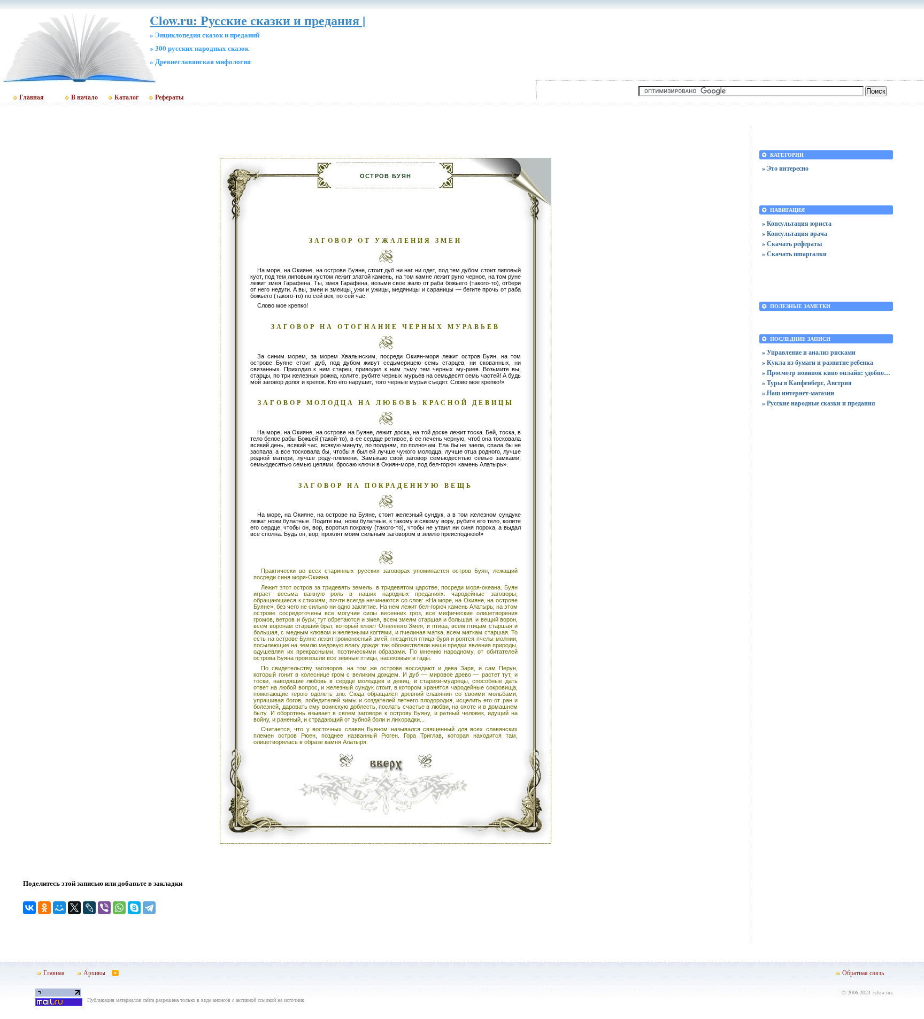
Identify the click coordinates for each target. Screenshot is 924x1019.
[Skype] (134, 907)
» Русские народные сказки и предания (818, 403)
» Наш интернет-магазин (798, 392)
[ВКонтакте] (29, 907)
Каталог (126, 97)
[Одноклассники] (44, 907)
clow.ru (882, 992)
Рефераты (169, 97)
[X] (74, 907)
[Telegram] (149, 907)
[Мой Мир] (59, 907)
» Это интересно (785, 168)
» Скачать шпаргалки (794, 253)
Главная (31, 97)
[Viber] (104, 907)
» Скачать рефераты (792, 243)
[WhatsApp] (119, 907)
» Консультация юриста (796, 223)
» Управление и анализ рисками (809, 352)
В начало (84, 97)
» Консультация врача (794, 233)
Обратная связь (863, 972)
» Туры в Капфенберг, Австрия (807, 382)
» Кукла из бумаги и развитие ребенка (817, 362)
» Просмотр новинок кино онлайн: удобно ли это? (826, 372)
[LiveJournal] (89, 907)
